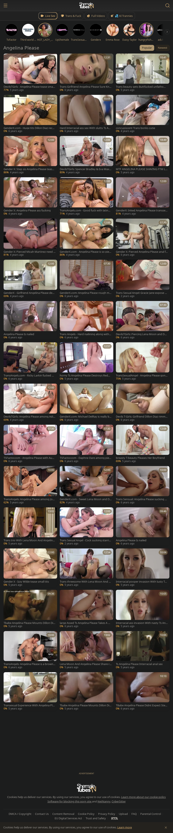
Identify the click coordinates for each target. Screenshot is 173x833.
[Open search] (167, 5)
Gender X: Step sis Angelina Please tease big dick (29, 169)
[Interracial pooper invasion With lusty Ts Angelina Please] (142, 567)
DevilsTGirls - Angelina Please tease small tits (29, 86)
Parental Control (150, 814)
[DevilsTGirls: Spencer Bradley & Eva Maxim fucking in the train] (86, 155)
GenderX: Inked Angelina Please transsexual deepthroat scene (141, 210)
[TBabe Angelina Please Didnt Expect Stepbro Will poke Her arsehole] (142, 691)
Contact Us (42, 814)
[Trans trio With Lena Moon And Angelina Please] (30, 526)
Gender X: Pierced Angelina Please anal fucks (141, 251)
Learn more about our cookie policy (143, 797)
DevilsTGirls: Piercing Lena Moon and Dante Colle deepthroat (142, 334)
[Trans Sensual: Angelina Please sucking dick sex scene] (142, 485)
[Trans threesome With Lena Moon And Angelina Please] (86, 567)
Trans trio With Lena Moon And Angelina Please (29, 540)
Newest (162, 48)
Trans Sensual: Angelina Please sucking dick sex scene (141, 499)
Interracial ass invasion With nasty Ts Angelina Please (141, 623)
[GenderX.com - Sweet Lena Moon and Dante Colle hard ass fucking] (86, 485)
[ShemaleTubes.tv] (86, 5)
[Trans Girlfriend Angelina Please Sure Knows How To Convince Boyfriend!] (86, 73)
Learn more (124, 827)
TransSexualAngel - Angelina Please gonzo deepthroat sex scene (141, 375)
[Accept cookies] (166, 827)
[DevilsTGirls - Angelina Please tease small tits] (30, 73)
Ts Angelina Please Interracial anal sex (139, 664)
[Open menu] (5, 5)
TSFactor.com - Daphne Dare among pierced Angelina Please (85, 458)
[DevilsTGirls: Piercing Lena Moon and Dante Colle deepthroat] (142, 320)
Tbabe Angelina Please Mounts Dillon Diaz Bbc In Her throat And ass (29, 623)
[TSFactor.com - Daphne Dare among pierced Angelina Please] (86, 444)
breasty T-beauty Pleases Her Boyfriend (140, 458)
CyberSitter (119, 801)
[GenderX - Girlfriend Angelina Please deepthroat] (30, 279)
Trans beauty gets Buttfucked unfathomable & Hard (142, 86)
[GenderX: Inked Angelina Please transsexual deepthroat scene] (142, 196)
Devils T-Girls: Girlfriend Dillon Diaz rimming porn (142, 416)
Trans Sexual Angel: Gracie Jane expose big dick (141, 293)
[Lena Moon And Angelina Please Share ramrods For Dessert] (86, 650)
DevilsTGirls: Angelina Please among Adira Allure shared (29, 416)
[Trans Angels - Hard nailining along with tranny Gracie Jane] (86, 320)
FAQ (134, 814)
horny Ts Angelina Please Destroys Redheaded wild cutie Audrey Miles (85, 375)
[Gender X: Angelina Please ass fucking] (30, 196)
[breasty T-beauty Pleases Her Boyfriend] (142, 444)
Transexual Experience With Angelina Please (29, 705)
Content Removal (63, 814)
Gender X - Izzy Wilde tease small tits (26, 581)
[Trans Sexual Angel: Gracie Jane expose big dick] (142, 279)
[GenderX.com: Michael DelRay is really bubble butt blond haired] (86, 403)
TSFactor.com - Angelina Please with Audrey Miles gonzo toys (29, 458)
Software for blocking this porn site (69, 801)
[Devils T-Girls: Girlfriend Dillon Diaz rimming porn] (142, 403)
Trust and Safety (96, 818)
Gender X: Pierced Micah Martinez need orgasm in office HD (29, 251)
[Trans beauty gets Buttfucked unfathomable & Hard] (142, 73)
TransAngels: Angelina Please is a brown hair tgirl (29, 664)
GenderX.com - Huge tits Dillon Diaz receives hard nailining (29, 128)
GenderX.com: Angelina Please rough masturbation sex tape (85, 293)
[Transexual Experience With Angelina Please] (30, 691)
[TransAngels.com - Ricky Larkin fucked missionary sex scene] (30, 361)
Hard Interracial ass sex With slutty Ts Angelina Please (85, 128)
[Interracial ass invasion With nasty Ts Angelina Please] (142, 609)
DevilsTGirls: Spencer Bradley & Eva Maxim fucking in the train (85, 169)
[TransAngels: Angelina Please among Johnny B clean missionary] (30, 485)
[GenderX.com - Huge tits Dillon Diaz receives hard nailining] (30, 114)
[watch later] (8, 58)
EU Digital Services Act (68, 818)
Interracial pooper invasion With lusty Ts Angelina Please (141, 581)
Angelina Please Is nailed (19, 334)
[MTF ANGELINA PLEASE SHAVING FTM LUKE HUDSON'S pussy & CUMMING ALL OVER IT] (142, 155)
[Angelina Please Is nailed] (30, 320)
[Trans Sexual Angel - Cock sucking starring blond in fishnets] (86, 526)
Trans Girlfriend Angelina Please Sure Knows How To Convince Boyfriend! (85, 86)
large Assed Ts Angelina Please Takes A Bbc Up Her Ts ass (85, 623)
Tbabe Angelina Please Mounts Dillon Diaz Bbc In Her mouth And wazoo (85, 705)
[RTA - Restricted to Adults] (115, 818)
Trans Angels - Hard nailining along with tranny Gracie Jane (85, 334)
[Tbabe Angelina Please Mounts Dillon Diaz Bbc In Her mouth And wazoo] (86, 691)
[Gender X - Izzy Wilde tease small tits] (30, 567)
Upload (123, 814)
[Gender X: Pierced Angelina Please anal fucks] (142, 238)
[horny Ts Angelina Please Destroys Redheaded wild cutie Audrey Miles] (86, 361)
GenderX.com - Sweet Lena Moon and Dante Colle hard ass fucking (85, 499)
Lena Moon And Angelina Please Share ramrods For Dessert (85, 664)
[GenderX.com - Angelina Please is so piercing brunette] (86, 238)
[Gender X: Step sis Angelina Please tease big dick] (30, 155)
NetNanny (103, 801)
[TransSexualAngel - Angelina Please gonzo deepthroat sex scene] (142, 361)
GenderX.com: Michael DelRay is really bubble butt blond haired (85, 416)
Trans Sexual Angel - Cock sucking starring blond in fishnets (85, 540)
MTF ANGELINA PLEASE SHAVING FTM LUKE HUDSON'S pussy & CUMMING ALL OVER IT (142, 169)
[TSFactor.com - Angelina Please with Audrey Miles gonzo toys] (30, 444)
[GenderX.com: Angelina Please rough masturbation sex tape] (86, 279)
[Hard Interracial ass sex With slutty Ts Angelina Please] (86, 114)
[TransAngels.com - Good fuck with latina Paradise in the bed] (86, 196)
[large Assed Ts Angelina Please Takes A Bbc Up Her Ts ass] (86, 609)
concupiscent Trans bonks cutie (135, 128)
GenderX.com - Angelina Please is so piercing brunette (85, 251)
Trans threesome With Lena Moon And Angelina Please (85, 581)
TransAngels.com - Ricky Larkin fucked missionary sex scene (29, 375)
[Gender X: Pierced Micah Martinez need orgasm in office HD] (30, 238)
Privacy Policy (106, 814)
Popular (147, 48)
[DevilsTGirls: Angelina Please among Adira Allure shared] (30, 403)
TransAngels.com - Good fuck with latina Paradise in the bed (85, 210)
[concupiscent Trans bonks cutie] (142, 114)
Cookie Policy (86, 814)
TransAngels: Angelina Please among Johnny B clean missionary (29, 499)
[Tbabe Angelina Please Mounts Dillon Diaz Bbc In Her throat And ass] (30, 609)
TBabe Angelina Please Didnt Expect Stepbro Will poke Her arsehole (141, 705)
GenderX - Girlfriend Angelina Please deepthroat (29, 293)
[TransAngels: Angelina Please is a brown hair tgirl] (30, 650)
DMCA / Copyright (20, 814)
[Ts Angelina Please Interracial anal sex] (142, 650)
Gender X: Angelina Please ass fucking (27, 210)
